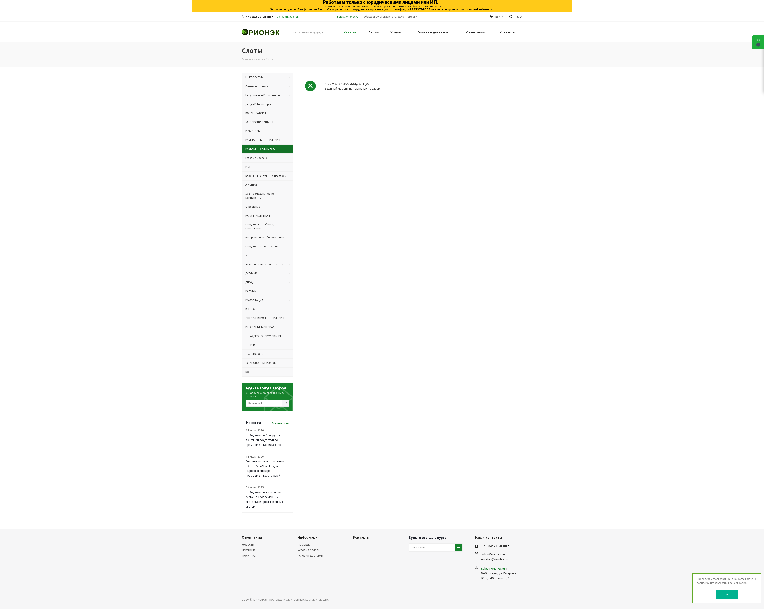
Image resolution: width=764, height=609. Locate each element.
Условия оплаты (308, 550)
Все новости (280, 423)
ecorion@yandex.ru (494, 559)
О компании (252, 537)
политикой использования (713, 583)
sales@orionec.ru (348, 16)
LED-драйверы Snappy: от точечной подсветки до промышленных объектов (263, 440)
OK (727, 594)
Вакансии (248, 550)
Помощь (303, 544)
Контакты (361, 537)
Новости (248, 544)
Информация (308, 537)
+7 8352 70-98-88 (258, 17)
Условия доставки (310, 555)
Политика (249, 555)
